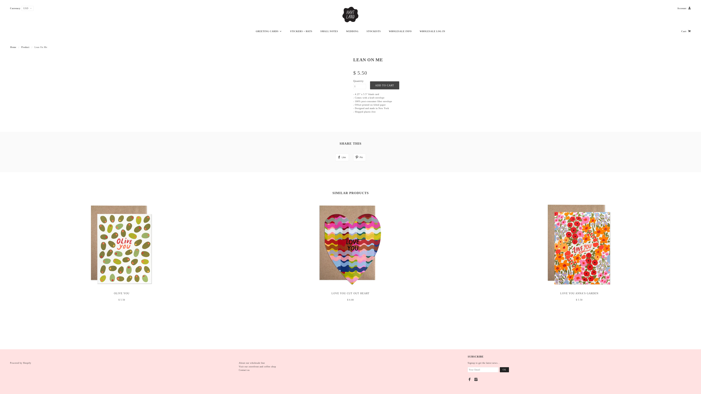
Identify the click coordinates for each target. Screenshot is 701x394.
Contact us (244, 370)
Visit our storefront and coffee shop (257, 366)
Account (681, 8)
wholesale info (400, 31)
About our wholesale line (252, 363)
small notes (329, 31)
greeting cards (267, 31)
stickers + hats (301, 31)
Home (13, 47)
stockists (374, 31)
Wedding (352, 31)
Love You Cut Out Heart (350, 293)
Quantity (358, 81)
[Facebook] (470, 379)
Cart (684, 31)
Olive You (121, 293)
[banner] (350, 14)
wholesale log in (432, 31)
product (25, 47)
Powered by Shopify (20, 363)
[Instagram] (476, 379)
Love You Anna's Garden (579, 293)
